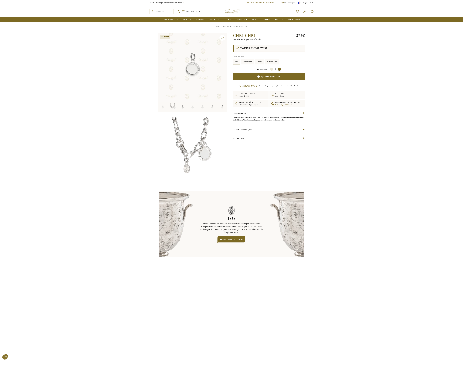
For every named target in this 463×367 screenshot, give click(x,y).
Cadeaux (235, 26)
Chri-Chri (244, 35)
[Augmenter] (279, 69)
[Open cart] (312, 11)
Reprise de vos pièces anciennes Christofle (166, 2)
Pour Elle (244, 26)
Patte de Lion (272, 61)
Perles (259, 61)
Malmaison (247, 61)
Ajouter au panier (270, 76)
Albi (236, 61)
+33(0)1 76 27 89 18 (249, 86)
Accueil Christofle (222, 26)
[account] (297, 11)
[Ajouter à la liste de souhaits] (222, 38)
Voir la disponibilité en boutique (286, 105)
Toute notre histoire (231, 239)
